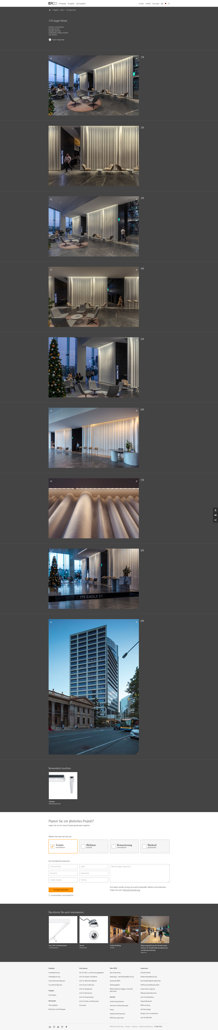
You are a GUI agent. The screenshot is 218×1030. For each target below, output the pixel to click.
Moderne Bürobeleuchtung (149, 977)
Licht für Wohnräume (85, 993)
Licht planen (81, 3)
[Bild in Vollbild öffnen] (94, 85)
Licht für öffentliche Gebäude (88, 981)
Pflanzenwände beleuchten (149, 993)
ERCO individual (145, 1005)
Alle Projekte (52, 995)
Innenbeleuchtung (54, 973)
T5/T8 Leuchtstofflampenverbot (150, 985)
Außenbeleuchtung (54, 977)
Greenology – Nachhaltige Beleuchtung (122, 977)
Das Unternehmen (115, 973)
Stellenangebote (115, 985)
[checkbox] (63, 846)
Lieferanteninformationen (117, 1014)
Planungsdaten (53, 1005)
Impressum (134, 1027)
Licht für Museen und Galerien (88, 977)
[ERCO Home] (53, 3)
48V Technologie (146, 1009)
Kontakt (141, 4)
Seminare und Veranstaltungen (119, 1006)
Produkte (62, 3)
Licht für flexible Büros (147, 997)
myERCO (148, 4)
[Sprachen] (165, 4)
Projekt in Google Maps (58, 40)
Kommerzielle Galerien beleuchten (151, 981)
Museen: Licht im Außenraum (149, 1013)
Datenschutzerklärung (131, 890)
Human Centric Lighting (148, 989)
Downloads (155, 4)
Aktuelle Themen (146, 973)
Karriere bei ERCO (115, 981)
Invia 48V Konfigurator (55, 985)
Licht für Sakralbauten (85, 989)
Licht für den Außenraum (86, 985)
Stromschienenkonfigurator (57, 981)
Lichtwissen (82, 1005)
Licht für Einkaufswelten (86, 997)
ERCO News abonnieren (117, 1018)
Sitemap (127, 1027)
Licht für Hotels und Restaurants (89, 1001)
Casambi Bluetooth (146, 1001)
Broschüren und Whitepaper (57, 1009)
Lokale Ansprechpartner (117, 1001)
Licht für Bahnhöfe (146, 1018)
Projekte (71, 3)
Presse (112, 1010)
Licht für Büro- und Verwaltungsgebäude (91, 973)
